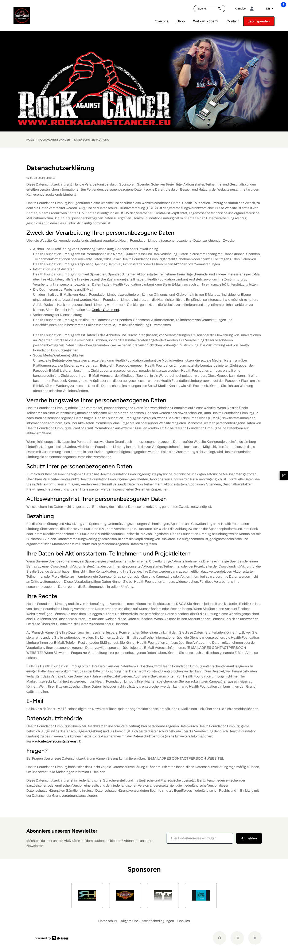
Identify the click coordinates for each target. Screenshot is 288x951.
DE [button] (268, 8)
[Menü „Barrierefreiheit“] (283, 4)
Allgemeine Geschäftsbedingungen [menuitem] (147, 921)
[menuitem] (161, 21)
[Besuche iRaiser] (51, 938)
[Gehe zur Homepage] (21, 15)
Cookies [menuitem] (183, 921)
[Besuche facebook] (219, 938)
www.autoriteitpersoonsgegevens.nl (53, 741)
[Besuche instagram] (237, 938)
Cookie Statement (105, 310)
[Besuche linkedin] (255, 938)
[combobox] (270, 8)
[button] (200, 838)
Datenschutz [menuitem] (107, 921)
